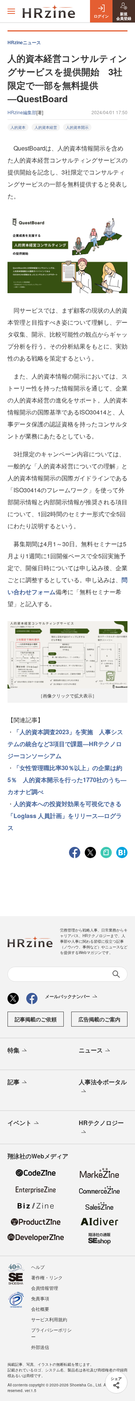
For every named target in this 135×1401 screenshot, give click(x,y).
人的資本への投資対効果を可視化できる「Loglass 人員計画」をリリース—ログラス (65, 815)
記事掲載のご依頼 (36, 1019)
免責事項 (40, 1298)
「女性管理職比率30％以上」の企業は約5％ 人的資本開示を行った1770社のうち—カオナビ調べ (67, 779)
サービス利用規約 (49, 1319)
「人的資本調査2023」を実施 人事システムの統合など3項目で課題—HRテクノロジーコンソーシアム (65, 743)
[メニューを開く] (11, 11)
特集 (14, 1050)
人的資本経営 (45, 127)
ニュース (91, 1050)
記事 (14, 1082)
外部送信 (40, 1347)
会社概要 (40, 1309)
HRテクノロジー (101, 1122)
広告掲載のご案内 (99, 1019)
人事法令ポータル (103, 1082)
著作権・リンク (47, 1277)
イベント (20, 1122)
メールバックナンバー (67, 996)
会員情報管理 (44, 1288)
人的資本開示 (77, 127)
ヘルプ (38, 1267)
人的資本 (18, 127)
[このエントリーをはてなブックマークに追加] (122, 852)
